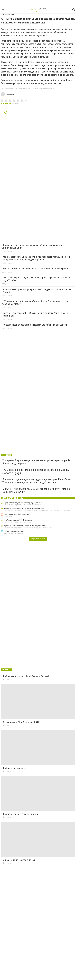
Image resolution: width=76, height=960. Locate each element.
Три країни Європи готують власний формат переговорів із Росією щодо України (36, 279)
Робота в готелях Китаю (15, 768)
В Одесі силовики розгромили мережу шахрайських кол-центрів (34, 324)
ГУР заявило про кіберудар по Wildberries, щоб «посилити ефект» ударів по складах (35, 302)
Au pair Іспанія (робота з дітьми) (19, 860)
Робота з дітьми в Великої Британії (20, 814)
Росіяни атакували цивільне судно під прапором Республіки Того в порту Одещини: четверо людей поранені (36, 258)
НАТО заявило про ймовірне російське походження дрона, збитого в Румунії (36, 291)
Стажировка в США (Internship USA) (21, 722)
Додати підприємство (38, 539)
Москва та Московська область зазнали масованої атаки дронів (35, 268)
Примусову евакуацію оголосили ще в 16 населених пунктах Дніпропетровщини (33, 246)
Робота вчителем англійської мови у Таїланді (26, 676)
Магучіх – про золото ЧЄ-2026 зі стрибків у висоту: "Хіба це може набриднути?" (35, 314)
